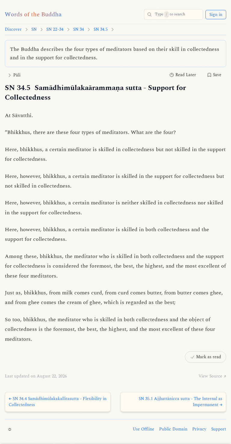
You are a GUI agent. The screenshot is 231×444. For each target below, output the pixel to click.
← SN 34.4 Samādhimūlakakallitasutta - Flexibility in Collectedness (57, 402)
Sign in (215, 14)
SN (34, 29)
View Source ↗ (212, 376)
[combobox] (173, 14)
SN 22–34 (54, 29)
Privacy (199, 429)
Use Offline (143, 429)
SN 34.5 (101, 29)
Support (218, 429)
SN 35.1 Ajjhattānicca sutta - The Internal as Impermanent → (180, 402)
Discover (13, 29)
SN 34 (78, 29)
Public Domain (173, 429)
